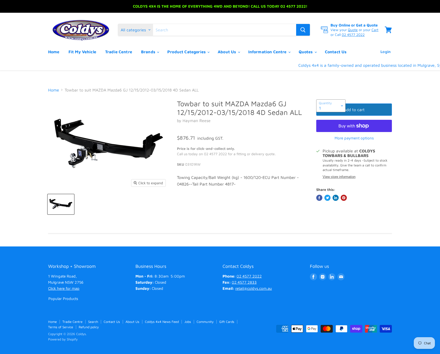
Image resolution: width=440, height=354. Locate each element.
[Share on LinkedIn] (336, 198)
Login (385, 51)
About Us (227, 51)
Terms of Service (60, 327)
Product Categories (187, 51)
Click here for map (63, 288)
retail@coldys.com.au (253, 288)
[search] (224, 30)
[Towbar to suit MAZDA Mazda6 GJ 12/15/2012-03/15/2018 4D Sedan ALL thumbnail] (61, 204)
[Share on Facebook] (319, 198)
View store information (339, 177)
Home (54, 51)
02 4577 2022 (353, 34)
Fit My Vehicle (82, 51)
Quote (353, 30)
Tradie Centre (118, 51)
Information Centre (268, 51)
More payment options (354, 138)
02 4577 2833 (244, 282)
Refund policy (89, 327)
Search (93, 322)
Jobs (187, 322)
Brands (148, 51)
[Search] (303, 30)
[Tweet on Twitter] (327, 198)
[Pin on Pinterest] (344, 198)
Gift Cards (226, 322)
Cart (375, 30)
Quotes (306, 51)
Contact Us (336, 51)
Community (205, 322)
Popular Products (63, 298)
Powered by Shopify (63, 339)
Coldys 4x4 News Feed (162, 322)
